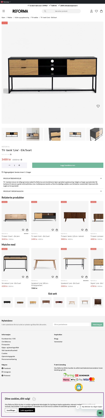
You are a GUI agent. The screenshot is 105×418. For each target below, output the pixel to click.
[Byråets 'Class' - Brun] (97, 302)
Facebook (7, 368)
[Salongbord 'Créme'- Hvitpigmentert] (72, 302)
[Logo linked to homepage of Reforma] (20, 11)
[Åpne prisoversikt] (21, 160)
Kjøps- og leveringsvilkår (10, 347)
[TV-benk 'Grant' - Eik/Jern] (15, 216)
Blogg (56, 339)
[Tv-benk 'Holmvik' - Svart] (7, 302)
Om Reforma (6, 342)
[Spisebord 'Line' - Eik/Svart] (74, 263)
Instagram (7, 372)
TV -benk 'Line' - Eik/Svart (49, 17)
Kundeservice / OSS (8, 339)
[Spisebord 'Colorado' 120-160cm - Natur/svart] (84, 302)
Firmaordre (6, 344)
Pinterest (7, 375)
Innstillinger (11, 410)
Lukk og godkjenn (27, 410)
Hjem (3, 17)
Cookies (4, 353)
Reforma (5, 147)
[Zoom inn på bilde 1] (52, 73)
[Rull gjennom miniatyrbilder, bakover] (4, 134)
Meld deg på (97, 324)
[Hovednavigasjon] (4, 11)
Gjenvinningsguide (8, 356)
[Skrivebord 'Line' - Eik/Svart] (15, 263)
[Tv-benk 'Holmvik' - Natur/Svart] (33, 302)
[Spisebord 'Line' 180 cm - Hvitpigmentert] (45, 263)
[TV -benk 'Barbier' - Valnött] (46, 302)
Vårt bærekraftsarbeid (9, 350)
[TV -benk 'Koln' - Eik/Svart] (45, 216)
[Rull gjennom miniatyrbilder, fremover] (101, 134)
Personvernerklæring (9, 359)
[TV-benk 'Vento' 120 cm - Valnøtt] (74, 216)
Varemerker (58, 342)
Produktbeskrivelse (12, 178)
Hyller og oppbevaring (22, 17)
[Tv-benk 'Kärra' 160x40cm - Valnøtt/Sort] (20, 302)
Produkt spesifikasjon (13, 191)
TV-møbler (34, 17)
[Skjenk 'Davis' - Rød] (59, 302)
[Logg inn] (92, 11)
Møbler (10, 17)
